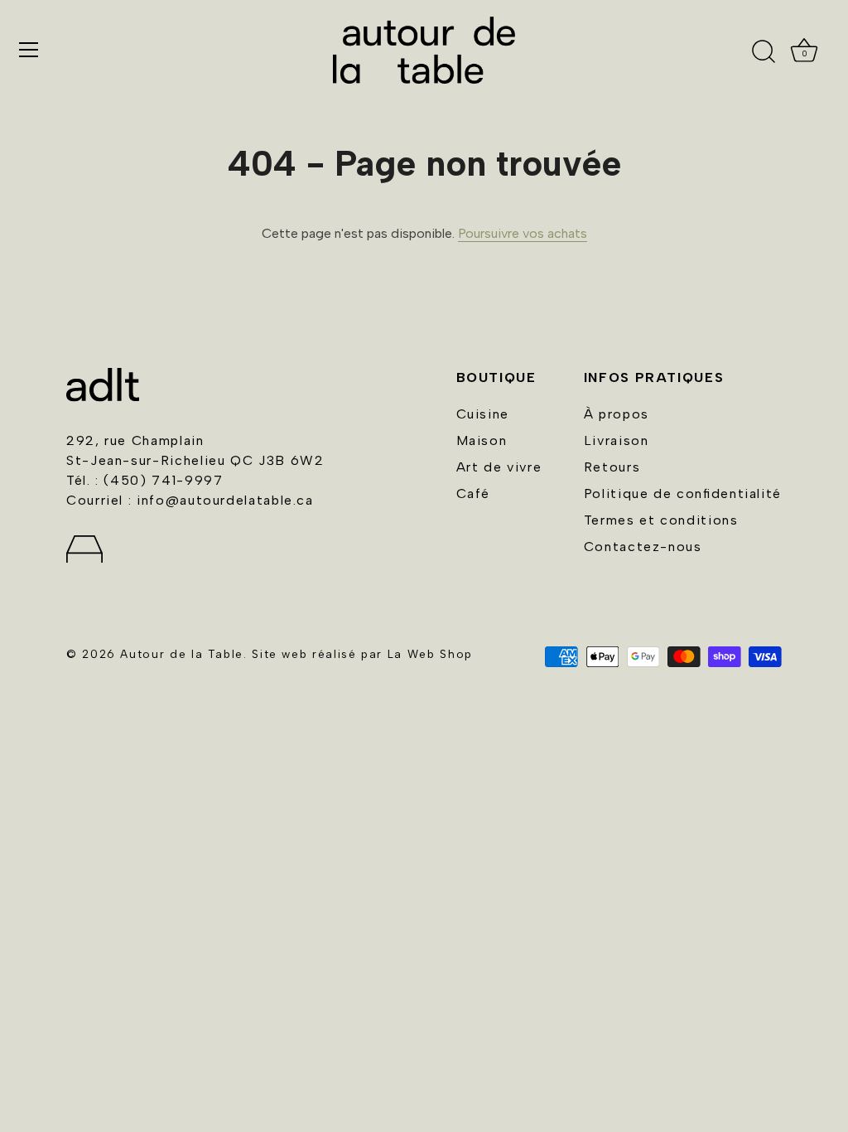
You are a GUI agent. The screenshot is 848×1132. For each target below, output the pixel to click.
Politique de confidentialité (683, 493)
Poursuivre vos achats (522, 233)
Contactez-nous (643, 546)
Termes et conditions (661, 520)
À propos (616, 414)
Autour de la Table (181, 653)
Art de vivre (499, 467)
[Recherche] (763, 52)
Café (473, 493)
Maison (482, 440)
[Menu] (29, 49)
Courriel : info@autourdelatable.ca (190, 500)
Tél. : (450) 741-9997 (144, 480)
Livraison (616, 440)
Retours (612, 467)
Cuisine (482, 414)
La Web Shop (430, 653)
